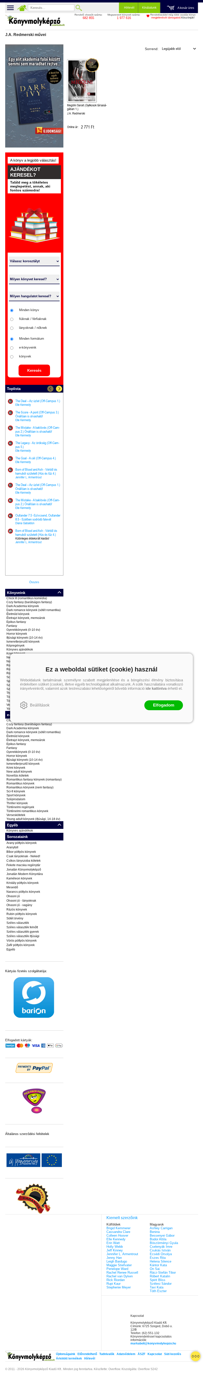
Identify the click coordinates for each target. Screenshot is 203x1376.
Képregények (15, 645)
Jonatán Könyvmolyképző (23, 869)
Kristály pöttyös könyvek (22, 883)
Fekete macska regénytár (23, 865)
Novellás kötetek (17, 775)
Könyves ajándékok (19, 649)
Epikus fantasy (16, 622)
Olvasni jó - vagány (19, 905)
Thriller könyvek (17, 803)
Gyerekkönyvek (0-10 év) (23, 630)
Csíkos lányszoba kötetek (23, 860)
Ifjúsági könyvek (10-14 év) (24, 637)
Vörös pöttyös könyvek (21, 940)
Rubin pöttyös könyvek (21, 914)
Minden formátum (31, 338)
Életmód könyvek (17, 614)
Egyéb (10, 949)
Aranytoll (12, 847)
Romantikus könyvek (20, 783)
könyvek (25, 356)
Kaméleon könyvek (19, 878)
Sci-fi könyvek (15, 791)
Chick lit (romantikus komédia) (26, 598)
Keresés (34, 370)
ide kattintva (156, 688)
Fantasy (11, 626)
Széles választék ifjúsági (22, 936)
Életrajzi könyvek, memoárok (25, 618)
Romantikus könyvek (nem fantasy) (29, 787)
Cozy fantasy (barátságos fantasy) (29, 602)
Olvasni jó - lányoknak (21, 900)
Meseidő (12, 887)
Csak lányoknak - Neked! (23, 856)
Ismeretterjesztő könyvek (23, 641)
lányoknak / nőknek (33, 328)
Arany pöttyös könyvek (21, 843)
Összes (34, 582)
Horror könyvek (16, 633)
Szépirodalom (15, 799)
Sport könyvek (15, 795)
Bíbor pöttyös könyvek (21, 852)
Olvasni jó (13, 896)
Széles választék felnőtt (22, 927)
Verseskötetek (15, 815)
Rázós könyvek (16, 909)
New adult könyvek (19, 771)
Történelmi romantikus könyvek (27, 811)
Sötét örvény (14, 918)
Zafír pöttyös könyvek (20, 945)
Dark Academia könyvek (22, 606)
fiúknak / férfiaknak (33, 319)
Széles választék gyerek (22, 931)
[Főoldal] (22, 7)
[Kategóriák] (196, 1356)
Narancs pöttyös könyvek (23, 891)
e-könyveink (27, 347)
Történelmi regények (20, 807)
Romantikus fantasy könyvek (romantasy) (34, 779)
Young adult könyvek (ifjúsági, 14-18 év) (33, 819)
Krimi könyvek (15, 767)
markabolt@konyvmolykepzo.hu (153, 1343)
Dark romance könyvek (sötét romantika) (33, 610)
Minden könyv (29, 310)
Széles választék (17, 923)
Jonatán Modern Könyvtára (24, 874)
